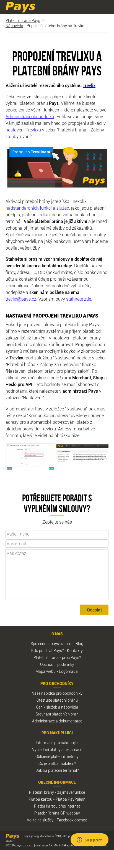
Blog (79, 643)
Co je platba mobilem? (57, 763)
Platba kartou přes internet (57, 806)
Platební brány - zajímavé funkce (57, 792)
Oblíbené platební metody (57, 756)
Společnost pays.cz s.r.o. (51, 643)
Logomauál (69, 671)
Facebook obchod (72, 820)
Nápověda (14, 25)
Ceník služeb (46, 707)
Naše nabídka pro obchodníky (57, 693)
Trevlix (89, 85)
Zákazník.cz (69, 845)
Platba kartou (40, 799)
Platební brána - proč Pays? (57, 657)
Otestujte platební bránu (57, 700)
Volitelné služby (40, 820)
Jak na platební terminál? (57, 770)
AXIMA (53, 845)
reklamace (73, 749)
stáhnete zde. (79, 299)
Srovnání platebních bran (57, 714)
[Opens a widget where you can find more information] (89, 840)
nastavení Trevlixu (23, 130)
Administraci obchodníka (30, 116)
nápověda (69, 707)
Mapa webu (45, 671)
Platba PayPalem (70, 799)
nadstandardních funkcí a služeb (37, 208)
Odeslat (94, 610)
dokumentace (70, 721)
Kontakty (75, 650)
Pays (20, 7)
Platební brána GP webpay (57, 813)
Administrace (43, 721)
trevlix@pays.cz (21, 299)
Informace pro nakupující (57, 742)
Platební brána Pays (23, 20)
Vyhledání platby (46, 749)
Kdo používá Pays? (47, 650)
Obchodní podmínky (57, 664)
